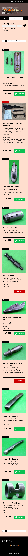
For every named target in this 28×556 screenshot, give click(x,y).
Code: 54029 (6, 146)
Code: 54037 (6, 89)
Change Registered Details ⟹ (9, 541)
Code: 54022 (6, 424)
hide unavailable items (5, 30)
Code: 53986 (6, 512)
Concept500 (16, 553)
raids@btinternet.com (19, 1)
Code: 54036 (6, 194)
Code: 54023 (6, 467)
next (25, 40)
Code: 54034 (6, 328)
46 (22, 40)
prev (3, 40)
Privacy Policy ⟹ (6, 540)
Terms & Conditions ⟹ (7, 539)
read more (20, 192)
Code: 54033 (6, 286)
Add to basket (21, 93)
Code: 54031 (6, 235)
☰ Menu (5, 18)
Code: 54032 (6, 375)
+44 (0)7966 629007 (8, 1)
